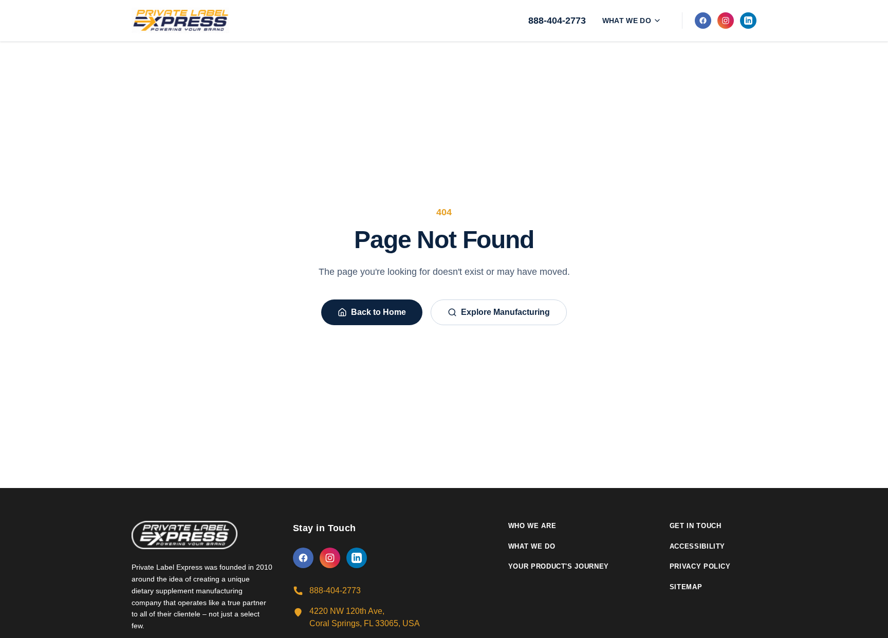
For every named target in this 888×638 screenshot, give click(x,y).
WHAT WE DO (532, 546)
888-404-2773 (557, 20)
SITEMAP (686, 587)
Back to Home (378, 312)
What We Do (627, 20)
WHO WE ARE (532, 526)
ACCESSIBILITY (697, 546)
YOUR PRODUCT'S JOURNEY (558, 566)
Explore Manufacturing (505, 312)
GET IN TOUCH (695, 526)
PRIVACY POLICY (700, 566)
